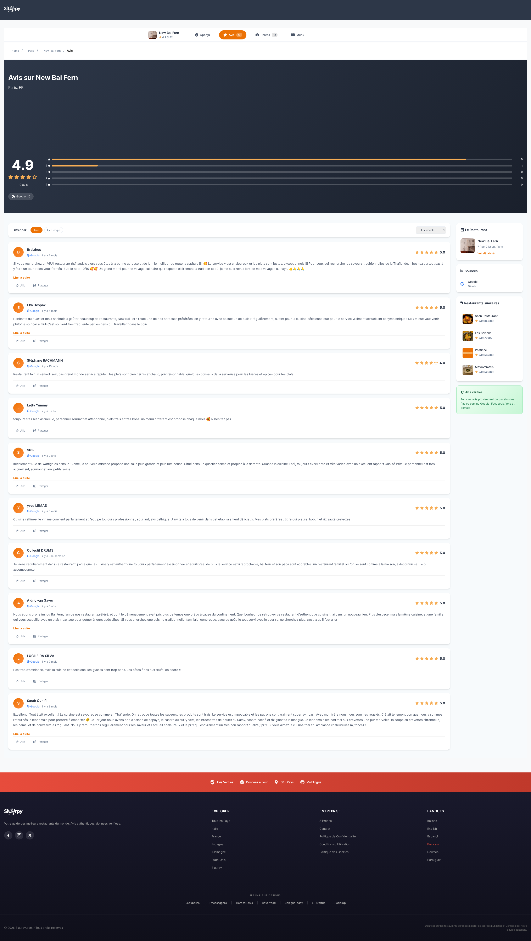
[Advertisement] (265, 124)
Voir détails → (486, 253)
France (216, 836)
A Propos (325, 820)
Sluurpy (217, 867)
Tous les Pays (221, 820)
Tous (36, 230)
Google (55, 230)
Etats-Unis (218, 859)
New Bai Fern (52, 50)
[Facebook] (8, 835)
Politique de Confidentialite (337, 836)
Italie (215, 828)
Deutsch (432, 852)
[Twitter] (30, 835)
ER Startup (318, 902)
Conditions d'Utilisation (334, 844)
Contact (324, 828)
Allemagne (219, 852)
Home (15, 50)
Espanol (432, 836)
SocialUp (340, 902)
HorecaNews (244, 902)
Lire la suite (21, 277)
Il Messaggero (218, 902)
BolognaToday (294, 902)
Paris (31, 50)
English (432, 828)
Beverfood (269, 902)
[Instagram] (19, 835)
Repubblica (192, 902)
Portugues (434, 859)
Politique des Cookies (333, 852)
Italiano (432, 820)
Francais (433, 844)
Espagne (217, 844)
